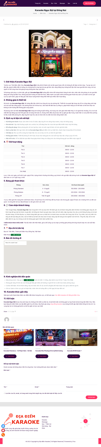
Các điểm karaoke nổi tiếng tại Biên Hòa (67, 295)
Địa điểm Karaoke (44, 441)
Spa (43, 424)
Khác (43, 428)
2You (73, 441)
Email (37, 387)
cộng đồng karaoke (56, 304)
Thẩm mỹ (48, 424)
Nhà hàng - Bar (46, 426)
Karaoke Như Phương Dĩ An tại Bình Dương (49, 351)
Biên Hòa (43, 13)
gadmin (16, 24)
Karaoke (44, 420)
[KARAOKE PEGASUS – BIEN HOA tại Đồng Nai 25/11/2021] (1, 441)
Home (35, 13)
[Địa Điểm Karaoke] (10, 3)
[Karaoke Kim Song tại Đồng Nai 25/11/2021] (99, 441)
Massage (44, 422)
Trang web (69, 387)
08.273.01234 (89, 3)
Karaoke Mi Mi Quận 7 (74, 351)
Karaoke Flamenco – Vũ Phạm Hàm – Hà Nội (18, 351)
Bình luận (7, 370)
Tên (5, 387)
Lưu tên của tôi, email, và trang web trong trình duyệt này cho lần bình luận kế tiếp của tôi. (34, 393)
